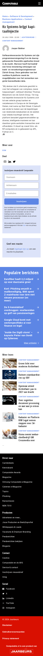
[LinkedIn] (9, 161)
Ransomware (8, 501)
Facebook (10, 589)
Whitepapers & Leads (11, 527)
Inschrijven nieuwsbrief (12, 572)
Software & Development (21, 16)
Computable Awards (11, 472)
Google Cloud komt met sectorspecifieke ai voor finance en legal (17, 322)
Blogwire (6, 546)
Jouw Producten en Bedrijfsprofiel (17, 522)
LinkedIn (10, 598)
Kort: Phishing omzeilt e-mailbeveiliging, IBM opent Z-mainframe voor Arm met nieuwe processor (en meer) (19, 294)
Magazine (6, 477)
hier (24, 225)
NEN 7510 (6, 506)
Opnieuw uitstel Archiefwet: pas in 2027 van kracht (27, 389)
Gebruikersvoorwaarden (13, 632)
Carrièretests (8, 463)
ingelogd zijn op (21, 249)
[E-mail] (5, 161)
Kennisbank (7, 468)
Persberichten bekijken (12, 541)
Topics (5, 491)
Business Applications (12, 19)
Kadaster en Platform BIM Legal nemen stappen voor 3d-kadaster (29, 422)
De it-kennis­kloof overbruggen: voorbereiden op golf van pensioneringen (19, 310)
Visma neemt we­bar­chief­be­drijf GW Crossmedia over (29, 437)
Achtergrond (28, 37)
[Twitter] (14, 161)
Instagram (10, 608)
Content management (12, 41)
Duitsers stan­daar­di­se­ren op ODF (29, 376)
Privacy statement (10, 638)
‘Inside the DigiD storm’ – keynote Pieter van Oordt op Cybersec (18, 335)
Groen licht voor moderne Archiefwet (29, 365)
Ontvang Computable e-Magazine (17, 482)
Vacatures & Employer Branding (16, 532)
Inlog (4, 577)
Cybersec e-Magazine (12, 487)
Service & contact (10, 567)
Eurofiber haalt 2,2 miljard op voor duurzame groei (18, 280)
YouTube (10, 603)
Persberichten (8, 536)
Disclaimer (7, 625)
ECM (4, 150)
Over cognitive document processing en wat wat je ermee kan (29, 405)
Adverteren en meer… (11, 517)
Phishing (6, 496)
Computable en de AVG (12, 563)
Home (5, 16)
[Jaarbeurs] (21, 650)
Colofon (6, 558)
